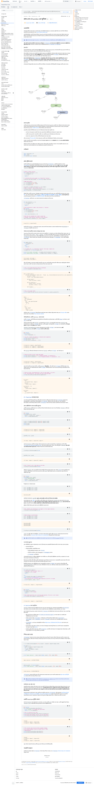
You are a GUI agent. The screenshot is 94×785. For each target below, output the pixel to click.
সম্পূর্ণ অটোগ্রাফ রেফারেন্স (39, 313)
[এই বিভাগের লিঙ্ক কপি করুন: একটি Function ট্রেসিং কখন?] (41, 699)
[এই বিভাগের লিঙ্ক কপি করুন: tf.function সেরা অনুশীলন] (38, 605)
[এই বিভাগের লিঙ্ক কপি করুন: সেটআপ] (29, 149)
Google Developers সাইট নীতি (30, 762)
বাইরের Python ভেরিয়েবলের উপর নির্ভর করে (53, 622)
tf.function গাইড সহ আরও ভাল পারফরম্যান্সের (39, 535)
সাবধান (35, 627)
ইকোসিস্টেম (32, 1)
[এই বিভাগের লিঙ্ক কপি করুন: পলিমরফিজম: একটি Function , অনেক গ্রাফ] (45, 317)
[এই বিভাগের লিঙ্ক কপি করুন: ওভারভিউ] (30, 28)
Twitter (17, 776)
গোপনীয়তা (21, 782)
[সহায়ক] (68, 16)
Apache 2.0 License (62, 761)
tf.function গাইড (64, 312)
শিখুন (20, 1)
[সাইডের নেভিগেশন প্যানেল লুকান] (13, 783)
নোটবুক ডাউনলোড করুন (53, 22)
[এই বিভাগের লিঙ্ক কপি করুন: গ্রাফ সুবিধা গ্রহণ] (34, 161)
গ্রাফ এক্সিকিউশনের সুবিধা (40, 196)
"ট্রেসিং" (33, 500)
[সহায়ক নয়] (69, 16)
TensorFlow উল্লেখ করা (58, 778)
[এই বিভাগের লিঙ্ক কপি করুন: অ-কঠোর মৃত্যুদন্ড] (33, 542)
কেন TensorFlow (47, 1)
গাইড (39, 16)
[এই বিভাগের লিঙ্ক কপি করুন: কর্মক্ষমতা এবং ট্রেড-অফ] (36, 684)
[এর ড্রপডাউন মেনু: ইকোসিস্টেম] (35, 1)
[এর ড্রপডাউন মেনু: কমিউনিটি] (42, 1)
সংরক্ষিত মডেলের (36, 127)
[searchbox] (7, 10)
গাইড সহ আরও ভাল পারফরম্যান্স (61, 750)
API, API (25, 1)
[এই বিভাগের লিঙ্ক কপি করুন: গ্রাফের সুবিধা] (31, 123)
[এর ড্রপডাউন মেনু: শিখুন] (22, 1)
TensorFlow (25, 16)
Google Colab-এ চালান (30, 22)
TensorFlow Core (5, 4)
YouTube (17, 778)
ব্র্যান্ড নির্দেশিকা (57, 776)
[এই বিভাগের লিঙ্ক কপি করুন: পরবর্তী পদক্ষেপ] (33, 748)
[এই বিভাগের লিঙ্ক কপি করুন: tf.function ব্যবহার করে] (40, 397)
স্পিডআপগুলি (32, 138)
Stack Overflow (57, 774)
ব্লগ (16, 771)
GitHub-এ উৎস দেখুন (41, 22)
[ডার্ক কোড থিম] (67, 152)
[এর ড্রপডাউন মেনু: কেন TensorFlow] (51, 1)
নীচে (24, 194)
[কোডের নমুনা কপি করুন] (69, 152)
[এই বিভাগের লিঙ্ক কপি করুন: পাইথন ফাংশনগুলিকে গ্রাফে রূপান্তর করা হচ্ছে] (46, 231)
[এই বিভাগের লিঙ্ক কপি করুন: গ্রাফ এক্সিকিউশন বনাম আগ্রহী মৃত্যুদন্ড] (42, 405)
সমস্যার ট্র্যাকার (57, 771)
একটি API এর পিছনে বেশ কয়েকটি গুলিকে (51, 194)
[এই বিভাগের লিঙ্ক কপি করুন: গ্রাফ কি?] (29, 47)
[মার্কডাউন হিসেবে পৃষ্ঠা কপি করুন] (51, 19)
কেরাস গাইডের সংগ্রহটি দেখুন (41, 32)
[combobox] (68, 1)
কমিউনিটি (39, 1)
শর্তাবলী (17, 782)
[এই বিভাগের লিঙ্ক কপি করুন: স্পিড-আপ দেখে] (34, 634)
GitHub (85, 1)
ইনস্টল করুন (15, 1)
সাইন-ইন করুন (90, 1)
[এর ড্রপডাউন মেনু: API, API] (28, 1)
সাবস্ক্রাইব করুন (80, 782)
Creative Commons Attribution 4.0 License (42, 761)
